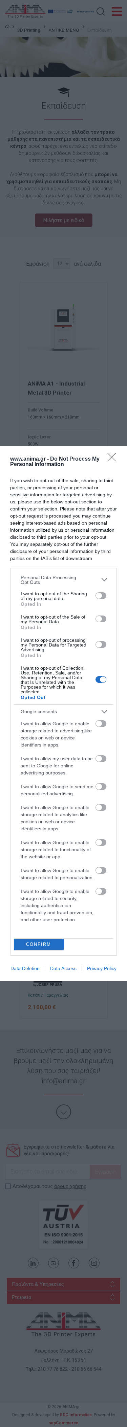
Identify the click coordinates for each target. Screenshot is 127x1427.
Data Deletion (25, 968)
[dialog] (63, 713)
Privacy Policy (102, 968)
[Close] (113, 459)
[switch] (101, 595)
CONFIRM (38, 944)
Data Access (63, 968)
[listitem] (63, 580)
